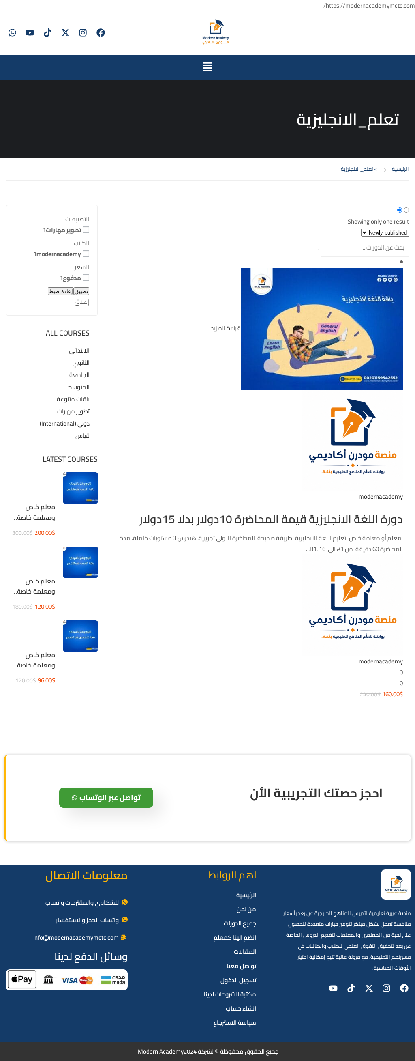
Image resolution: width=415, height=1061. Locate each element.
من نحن (246, 909)
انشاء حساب (241, 1008)
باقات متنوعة (73, 399)
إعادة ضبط (61, 291)
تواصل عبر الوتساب (110, 797)
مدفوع (72, 277)
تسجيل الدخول (238, 980)
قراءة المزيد (226, 328)
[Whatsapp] (12, 33)
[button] (207, 67)
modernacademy (58, 253)
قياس (82, 435)
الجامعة (79, 375)
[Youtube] (30, 33)
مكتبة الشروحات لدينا (229, 994)
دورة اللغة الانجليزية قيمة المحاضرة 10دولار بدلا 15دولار (271, 518)
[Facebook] (100, 33)
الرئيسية (400, 169)
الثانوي (81, 362)
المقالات (245, 952)
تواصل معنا (241, 966)
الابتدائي (79, 350)
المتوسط (78, 387)
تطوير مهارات (63, 229)
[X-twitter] (65, 33)
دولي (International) (65, 423)
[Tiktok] (48, 33)
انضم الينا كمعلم (235, 937)
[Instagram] (83, 33)
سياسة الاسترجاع (235, 1023)
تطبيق (81, 291)
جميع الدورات (240, 923)
